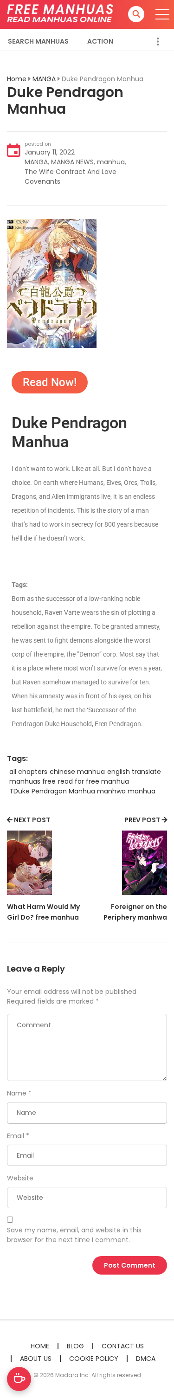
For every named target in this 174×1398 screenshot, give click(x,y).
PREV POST (142, 820)
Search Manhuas (38, 41)
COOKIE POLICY (93, 1358)
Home (16, 79)
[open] (162, 14)
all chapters (28, 771)
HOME (40, 1346)
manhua (111, 162)
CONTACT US (123, 1346)
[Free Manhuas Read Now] (61, 14)
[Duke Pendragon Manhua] (52, 283)
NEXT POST (32, 820)
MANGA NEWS (72, 162)
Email (15, 1135)
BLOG (75, 1346)
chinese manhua (77, 771)
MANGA (44, 79)
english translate (134, 771)
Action (100, 41)
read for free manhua (93, 781)
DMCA (145, 1358)
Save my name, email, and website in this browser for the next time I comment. (74, 1234)
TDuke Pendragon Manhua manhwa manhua (82, 791)
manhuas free (32, 781)
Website (20, 1178)
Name (16, 1093)
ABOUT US (36, 1358)
